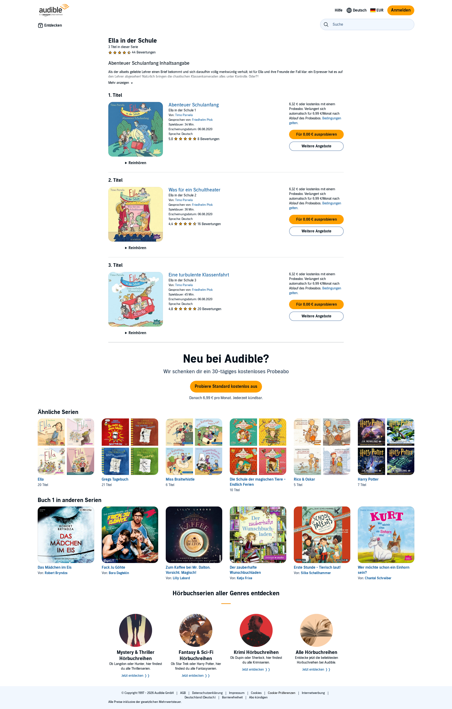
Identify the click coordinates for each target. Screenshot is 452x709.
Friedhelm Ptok (202, 120)
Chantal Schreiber (378, 578)
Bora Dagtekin (119, 573)
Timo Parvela (184, 115)
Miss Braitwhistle (180, 479)
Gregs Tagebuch (115, 479)
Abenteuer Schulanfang (194, 105)
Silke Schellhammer (316, 573)
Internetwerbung (314, 693)
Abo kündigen (258, 697)
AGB (183, 693)
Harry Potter (368, 479)
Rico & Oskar (304, 479)
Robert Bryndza (56, 573)
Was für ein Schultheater (195, 190)
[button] (121, 83)
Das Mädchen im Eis (55, 567)
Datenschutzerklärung (207, 693)
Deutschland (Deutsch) (200, 697)
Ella (41, 479)
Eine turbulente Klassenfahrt (199, 275)
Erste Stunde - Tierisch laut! (317, 567)
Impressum (237, 693)
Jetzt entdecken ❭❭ (135, 676)
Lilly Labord (181, 578)
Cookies (256, 693)
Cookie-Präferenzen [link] (281, 693)
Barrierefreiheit (232, 697)
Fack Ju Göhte (113, 567)
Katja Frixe (244, 578)
